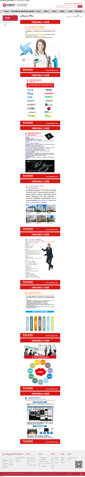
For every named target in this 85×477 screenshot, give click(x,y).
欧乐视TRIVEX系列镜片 (44, 461)
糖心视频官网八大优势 (72, 457)
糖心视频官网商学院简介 (20, 457)
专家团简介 (17, 459)
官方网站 (11, 464)
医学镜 (28, 463)
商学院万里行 (18, 461)
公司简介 (4, 459)
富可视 (52, 465)
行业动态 (63, 462)
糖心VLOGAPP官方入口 (32, 459)
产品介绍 (11, 459)
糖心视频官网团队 (5, 467)
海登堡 (52, 467)
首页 (71, 16)
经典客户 (69, 459)
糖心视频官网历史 (5, 461)
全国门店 (11, 462)
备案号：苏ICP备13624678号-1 (37, 473)
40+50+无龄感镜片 (43, 466)
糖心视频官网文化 (5, 464)
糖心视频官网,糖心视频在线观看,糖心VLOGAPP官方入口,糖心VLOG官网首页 (15, 0)
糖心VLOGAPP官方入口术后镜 (45, 464)
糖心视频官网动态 (63, 458)
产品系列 (11, 460)
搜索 (80, 6)
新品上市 (63, 460)
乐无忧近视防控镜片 (43, 457)
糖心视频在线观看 (30, 457)
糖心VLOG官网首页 (31, 461)
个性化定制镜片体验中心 (32, 465)
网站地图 (1, 476)
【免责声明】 (47, 473)
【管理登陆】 (53, 473)
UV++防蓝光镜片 (42, 459)
